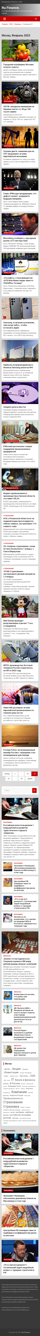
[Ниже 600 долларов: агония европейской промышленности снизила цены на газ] (20, 694)
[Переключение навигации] (5, 18)
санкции (15, 1118)
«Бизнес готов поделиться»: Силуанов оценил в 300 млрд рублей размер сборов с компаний (19, 961)
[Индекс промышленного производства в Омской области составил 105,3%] (20, 479)
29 (21, 779)
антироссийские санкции (11, 1110)
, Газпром (25, 1069)
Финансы (7, 956)
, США (32, 1075)
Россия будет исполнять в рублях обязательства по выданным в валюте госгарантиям (23, 1035)
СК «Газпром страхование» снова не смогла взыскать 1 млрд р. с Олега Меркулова (19, 549)
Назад (7, 774)
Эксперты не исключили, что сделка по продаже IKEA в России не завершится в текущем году (25, 921)
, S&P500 (6, 1069)
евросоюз (6, 1112)
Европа (23, 1088)
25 (8, 779)
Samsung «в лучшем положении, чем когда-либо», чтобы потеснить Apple (19, 325)
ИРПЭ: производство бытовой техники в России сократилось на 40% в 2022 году (18, 668)
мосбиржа (20, 1112)
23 (28, 774)
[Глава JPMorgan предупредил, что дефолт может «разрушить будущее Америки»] (20, 180)
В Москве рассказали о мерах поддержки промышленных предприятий (17, 449)
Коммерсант (6, 1092)
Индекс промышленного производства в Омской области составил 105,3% (19, 496)
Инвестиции (9, 188)
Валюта (23, 1084)
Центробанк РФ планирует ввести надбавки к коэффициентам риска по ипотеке (19, 1233)
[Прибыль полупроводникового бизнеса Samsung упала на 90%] (20, 351)
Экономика (8, 59)
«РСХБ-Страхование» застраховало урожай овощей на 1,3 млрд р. (19, 574)
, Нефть (5, 1076)
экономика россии (25, 1118)
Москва (6, 1095)
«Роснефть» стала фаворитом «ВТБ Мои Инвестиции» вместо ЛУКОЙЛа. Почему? (18, 280)
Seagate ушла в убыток (14, 407)
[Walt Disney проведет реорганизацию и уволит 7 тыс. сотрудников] (20, 607)
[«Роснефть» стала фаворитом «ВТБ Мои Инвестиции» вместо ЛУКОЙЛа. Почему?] (20, 264)
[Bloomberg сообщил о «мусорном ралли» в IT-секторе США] (20, 224)
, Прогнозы (23, 1076)
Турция (22, 1107)
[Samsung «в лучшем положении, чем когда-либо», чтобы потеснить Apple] (20, 309)
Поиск (34, 790)
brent (8, 1080)
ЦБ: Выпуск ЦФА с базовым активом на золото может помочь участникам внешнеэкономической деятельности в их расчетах (24, 1015)
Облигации (27, 1095)
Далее (30, 779)
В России (15, 1083)
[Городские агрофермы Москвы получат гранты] (20, 51)
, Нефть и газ (13, 1076)
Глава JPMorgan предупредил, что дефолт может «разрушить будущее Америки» (19, 196)
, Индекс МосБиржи (26, 1073)
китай (12, 1112)
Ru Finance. (11, 8)
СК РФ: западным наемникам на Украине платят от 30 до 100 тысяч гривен (18, 109)
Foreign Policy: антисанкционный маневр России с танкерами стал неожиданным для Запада (19, 752)
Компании (19, 1092)
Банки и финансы (25, 1080)
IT (4, 317)
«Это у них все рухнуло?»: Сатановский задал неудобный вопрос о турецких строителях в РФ (25, 903)
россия (7, 1118)
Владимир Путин (14, 1086)
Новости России (16, 1095)
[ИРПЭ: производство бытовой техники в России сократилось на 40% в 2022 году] (20, 651)
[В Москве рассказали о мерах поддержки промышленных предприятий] (20, 432)
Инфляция (29, 1088)
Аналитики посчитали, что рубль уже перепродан (24, 996)
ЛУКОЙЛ (30, 1092)
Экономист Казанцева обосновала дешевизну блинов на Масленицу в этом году (25, 869)
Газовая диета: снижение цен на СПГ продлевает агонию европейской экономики (18, 154)
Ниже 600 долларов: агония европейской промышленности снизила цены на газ (18, 710)
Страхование (8, 516)
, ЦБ (4, 1080)
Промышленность (11, 441)
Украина (28, 1107)
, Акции (16, 1068)
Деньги (18, 1088)
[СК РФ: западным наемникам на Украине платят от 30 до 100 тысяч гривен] (20, 93)
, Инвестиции (11, 1072)
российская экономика (20, 1115)
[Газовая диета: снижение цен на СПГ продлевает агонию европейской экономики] (20, 137)
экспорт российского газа (12, 1120)
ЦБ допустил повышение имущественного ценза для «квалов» (25, 1051)
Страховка (11, 1106)
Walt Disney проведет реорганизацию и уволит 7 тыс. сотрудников (18, 623)
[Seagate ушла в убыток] (20, 393)
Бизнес (6, 615)
